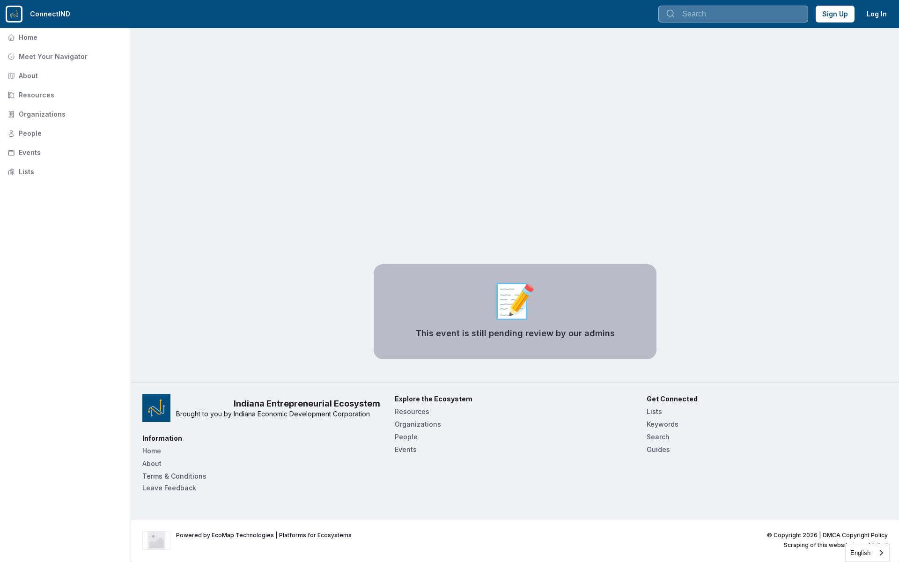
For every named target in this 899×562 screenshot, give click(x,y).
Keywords (662, 424)
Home (21, 37)
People (24, 133)
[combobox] (867, 553)
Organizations (36, 114)
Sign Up (835, 14)
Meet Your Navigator (47, 56)
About (22, 76)
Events (23, 152)
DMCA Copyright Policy (855, 535)
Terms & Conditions (174, 476)
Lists (20, 172)
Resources (30, 95)
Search (658, 437)
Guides (658, 449)
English (860, 552)
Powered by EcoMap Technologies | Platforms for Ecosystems (264, 535)
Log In (877, 14)
